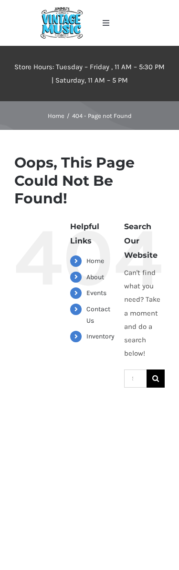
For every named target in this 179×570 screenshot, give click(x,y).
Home (95, 261)
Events (96, 293)
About (95, 277)
